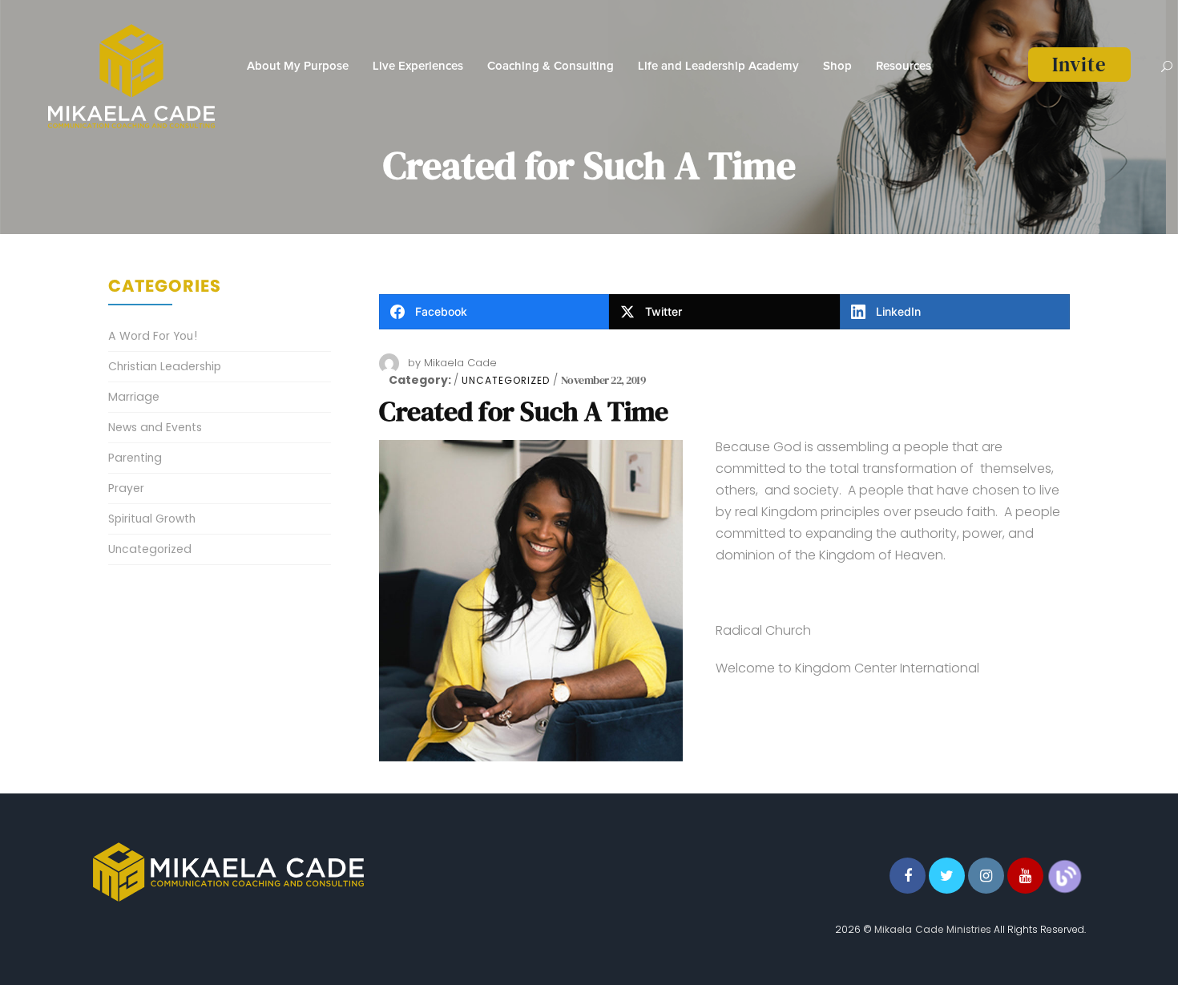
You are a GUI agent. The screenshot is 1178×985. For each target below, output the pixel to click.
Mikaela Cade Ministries (932, 929)
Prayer (126, 488)
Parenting (135, 458)
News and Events (155, 427)
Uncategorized (506, 380)
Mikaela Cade (460, 362)
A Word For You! (153, 336)
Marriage (133, 397)
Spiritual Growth (152, 519)
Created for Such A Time (523, 411)
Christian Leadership (164, 366)
